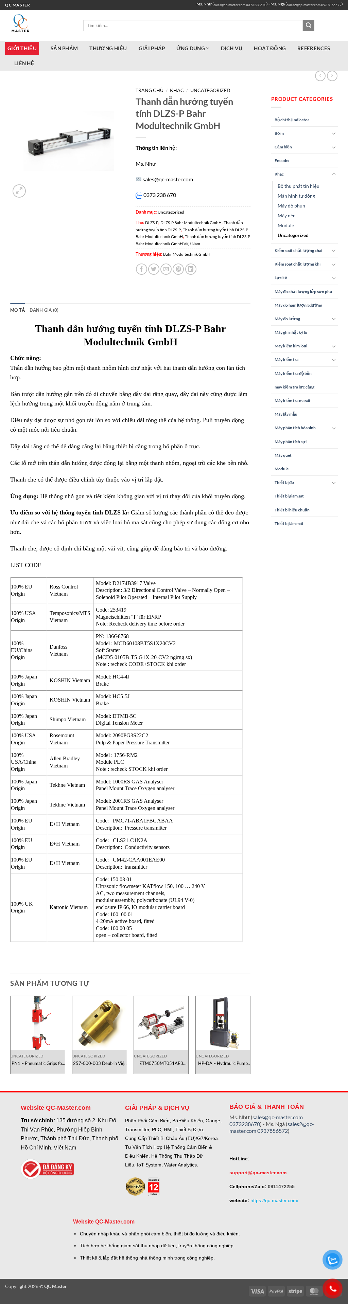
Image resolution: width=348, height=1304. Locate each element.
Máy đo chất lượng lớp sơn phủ (303, 291)
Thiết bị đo (284, 482)
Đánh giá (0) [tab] (44, 310)
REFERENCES (313, 48)
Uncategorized (293, 235)
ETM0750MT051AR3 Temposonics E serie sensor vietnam (161, 1063)
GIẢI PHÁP (152, 48)
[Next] (250, 1037)
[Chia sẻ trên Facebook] (141, 269)
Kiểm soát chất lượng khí (297, 264)
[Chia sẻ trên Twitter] (153, 269)
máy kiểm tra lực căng (294, 387)
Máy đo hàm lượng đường (298, 305)
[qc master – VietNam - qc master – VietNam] (39, 25)
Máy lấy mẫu (286, 414)
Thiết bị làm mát (289, 523)
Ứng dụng (190, 48)
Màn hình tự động (296, 196)
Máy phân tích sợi (291, 441)
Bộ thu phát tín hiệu (298, 186)
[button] (19, 191)
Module (286, 225)
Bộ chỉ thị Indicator (292, 119)
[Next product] (320, 76)
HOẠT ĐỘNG (270, 48)
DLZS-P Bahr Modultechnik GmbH (191, 222)
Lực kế (281, 277)
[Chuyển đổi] (334, 133)
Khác (279, 174)
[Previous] (10, 1037)
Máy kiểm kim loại (291, 345)
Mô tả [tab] (17, 310)
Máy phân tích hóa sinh (295, 427)
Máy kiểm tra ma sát (293, 400)
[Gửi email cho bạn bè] (166, 269)
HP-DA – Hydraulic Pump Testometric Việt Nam (223, 1063)
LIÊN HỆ (24, 63)
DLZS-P (151, 222)
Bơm (279, 133)
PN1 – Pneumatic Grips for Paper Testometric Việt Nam (38, 1063)
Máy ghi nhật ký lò (291, 332)
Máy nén (287, 215)
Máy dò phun (291, 206)
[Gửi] (308, 25)
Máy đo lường (287, 318)
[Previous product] (332, 76)
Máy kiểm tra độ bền (293, 373)
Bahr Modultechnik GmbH (186, 254)
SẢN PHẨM (64, 48)
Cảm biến (283, 146)
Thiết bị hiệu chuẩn (292, 509)
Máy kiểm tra (286, 359)
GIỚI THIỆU (22, 48)
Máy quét (283, 455)
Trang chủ (149, 90)
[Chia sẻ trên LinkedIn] (190, 269)
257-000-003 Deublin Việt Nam (99, 1063)
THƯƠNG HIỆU (108, 48)
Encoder (282, 160)
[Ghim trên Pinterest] (178, 269)
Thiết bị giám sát (289, 496)
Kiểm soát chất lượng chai (298, 250)
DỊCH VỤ (231, 48)
